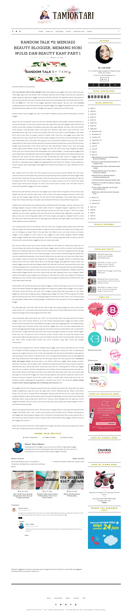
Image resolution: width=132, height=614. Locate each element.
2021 (92, 120)
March (94, 197)
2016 (92, 210)
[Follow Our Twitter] (104, 85)
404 (84, 598)
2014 (92, 216)
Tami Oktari (30, 524)
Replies (21, 521)
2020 (92, 123)
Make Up (49, 31)
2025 (92, 108)
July (93, 146)
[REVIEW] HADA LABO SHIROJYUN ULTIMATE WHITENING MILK (105, 256)
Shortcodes (58, 598)
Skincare (59, 31)
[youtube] (76, 605)
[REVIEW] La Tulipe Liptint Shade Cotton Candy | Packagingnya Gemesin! (107, 264)
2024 (92, 111)
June (93, 149)
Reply (20, 518)
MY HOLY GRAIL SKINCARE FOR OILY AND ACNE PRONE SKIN (105, 188)
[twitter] (16, 31)
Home (41, 31)
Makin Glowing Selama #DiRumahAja (72, 495)
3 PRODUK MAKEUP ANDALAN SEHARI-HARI (106, 180)
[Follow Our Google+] (115, 85)
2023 (92, 114)
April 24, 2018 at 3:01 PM (25, 510)
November (95, 134)
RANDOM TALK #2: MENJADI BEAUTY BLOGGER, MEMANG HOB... (103, 176)
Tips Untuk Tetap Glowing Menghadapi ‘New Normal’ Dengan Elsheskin (23, 496)
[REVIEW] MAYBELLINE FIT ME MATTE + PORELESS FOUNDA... (104, 172)
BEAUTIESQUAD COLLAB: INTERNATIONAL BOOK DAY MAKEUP (105, 158)
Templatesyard (56, 610)
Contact (76, 598)
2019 (92, 126)
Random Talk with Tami (40, 57)
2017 (92, 207)
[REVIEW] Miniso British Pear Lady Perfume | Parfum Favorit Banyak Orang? (109, 281)
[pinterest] (66, 605)
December (95, 131)
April (93, 155)
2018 (92, 129)
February (95, 200)
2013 (92, 219)
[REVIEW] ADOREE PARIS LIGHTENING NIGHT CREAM (106, 167)
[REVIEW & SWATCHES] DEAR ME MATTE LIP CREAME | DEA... (106, 162)
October (95, 137)
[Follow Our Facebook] (93, 85)
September (96, 140)
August (94, 143)
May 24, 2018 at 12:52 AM (32, 526)
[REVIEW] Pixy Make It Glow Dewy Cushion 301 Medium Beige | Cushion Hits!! (108, 289)
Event (68, 31)
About (89, 31)
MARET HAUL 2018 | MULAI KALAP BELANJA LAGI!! (105, 193)
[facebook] (12, 31)
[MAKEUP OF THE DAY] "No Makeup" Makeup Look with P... (106, 184)
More (105, 79)
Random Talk (79, 31)
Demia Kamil (23, 508)
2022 (92, 117)
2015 (92, 213)
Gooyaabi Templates (94, 610)
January (95, 203)
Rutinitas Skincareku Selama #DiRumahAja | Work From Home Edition (47, 496)
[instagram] (20, 31)
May (93, 152)
